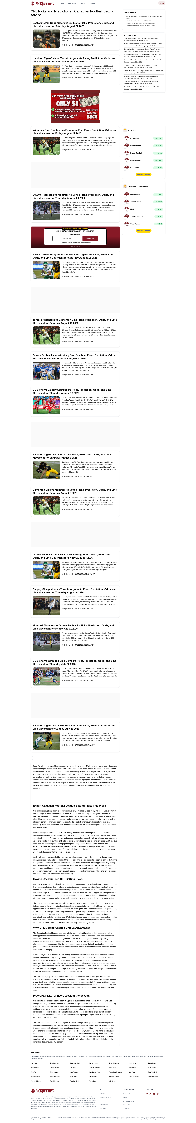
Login (162, 3)
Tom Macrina (54, 1081)
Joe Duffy (73, 1067)
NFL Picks (56, 985)
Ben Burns (34, 1063)
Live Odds (103, 1108)
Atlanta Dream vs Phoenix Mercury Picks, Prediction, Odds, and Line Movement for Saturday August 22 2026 (143, 45)
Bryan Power (93, 1063)
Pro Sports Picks (94, 1072)
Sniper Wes (93, 1076)
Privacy (125, 1097)
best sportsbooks (109, 909)
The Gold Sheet (36, 1081)
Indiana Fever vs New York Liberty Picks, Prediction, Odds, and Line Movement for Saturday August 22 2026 (143, 55)
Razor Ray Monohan (115, 1072)
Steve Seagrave (134, 1076)
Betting (92, 3)
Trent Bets (92, 1081)
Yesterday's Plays (105, 1097)
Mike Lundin (54, 1072)
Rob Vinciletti (152, 1072)
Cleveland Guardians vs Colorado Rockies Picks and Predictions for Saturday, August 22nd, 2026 (141, 82)
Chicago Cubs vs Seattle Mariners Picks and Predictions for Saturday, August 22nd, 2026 (143, 61)
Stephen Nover (114, 1076)
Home (62, 3)
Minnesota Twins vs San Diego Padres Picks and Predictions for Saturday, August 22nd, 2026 (143, 72)
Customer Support (128, 1094)
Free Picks (37, 766)
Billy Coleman (54, 1063)
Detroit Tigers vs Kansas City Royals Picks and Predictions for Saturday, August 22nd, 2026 (144, 88)
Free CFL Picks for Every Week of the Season (140, 25)
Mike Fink (34, 1072)
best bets (93, 849)
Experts (102, 1093)
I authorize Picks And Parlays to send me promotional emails (76, 242)
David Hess (152, 1063)
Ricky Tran (132, 1072)
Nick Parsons (74, 1072)
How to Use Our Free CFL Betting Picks (138, 21)
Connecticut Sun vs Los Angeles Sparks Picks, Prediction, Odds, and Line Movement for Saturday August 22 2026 (142, 50)
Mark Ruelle (132, 1067)
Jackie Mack (35, 1067)
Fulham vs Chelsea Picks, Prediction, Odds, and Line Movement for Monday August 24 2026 (141, 39)
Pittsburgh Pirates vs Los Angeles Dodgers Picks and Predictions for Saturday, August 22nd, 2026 (141, 66)
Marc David (112, 1067)
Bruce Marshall (75, 1063)
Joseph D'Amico (94, 1067)
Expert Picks (72, 3)
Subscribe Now (90, 238)
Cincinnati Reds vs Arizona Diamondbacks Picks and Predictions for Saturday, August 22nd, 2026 (141, 77)
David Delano (133, 1063)
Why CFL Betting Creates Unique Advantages (140, 23)
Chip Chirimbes (114, 1063)
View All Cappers (143, 174)
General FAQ (127, 1108)
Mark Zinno (152, 1067)
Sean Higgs (73, 1076)
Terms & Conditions (75, 246)
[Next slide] (32, 758)
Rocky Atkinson (35, 1076)
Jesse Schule (54, 1067)
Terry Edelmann (153, 1076)
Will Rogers (112, 1081)
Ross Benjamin (55, 1076)
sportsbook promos (41, 917)
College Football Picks (70, 1039)
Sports (83, 3)
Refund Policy (127, 1105)
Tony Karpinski (74, 1081)
